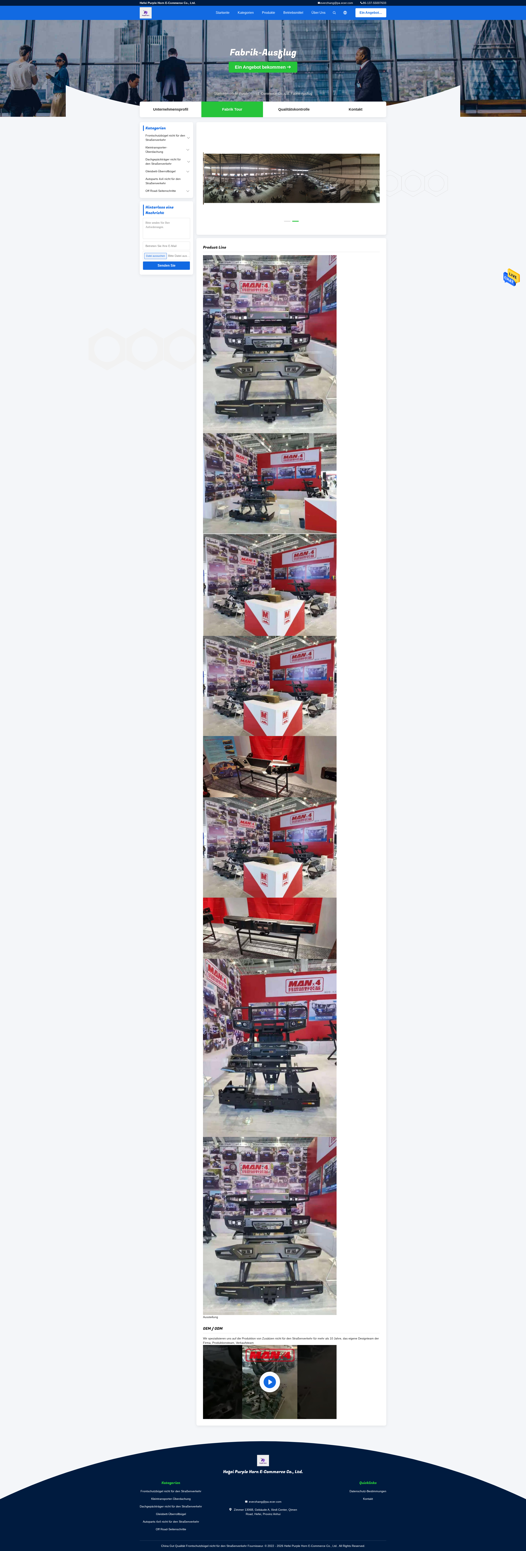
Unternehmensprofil (170, 109)
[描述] (345, 13)
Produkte (268, 12)
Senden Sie (166, 265)
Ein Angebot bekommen (373, 12)
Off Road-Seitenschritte (160, 190)
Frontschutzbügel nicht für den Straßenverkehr (165, 137)
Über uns (318, 12)
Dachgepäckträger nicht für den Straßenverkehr (163, 161)
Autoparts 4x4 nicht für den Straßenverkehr (163, 181)
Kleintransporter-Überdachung (156, 149)
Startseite (223, 12)
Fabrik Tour (232, 109)
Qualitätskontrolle (294, 109)
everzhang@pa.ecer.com (336, 3)
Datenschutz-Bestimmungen (368, 1491)
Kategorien (246, 12)
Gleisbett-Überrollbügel (160, 171)
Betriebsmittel (293, 12)
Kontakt (355, 109)
